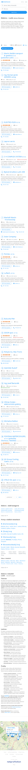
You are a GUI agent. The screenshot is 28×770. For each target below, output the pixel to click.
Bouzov (2, 562)
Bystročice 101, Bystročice (13, 424)
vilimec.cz (17, 414)
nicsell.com (17, 361)
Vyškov (8, 528)
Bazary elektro (18, 512)
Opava (3, 549)
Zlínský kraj (7, 531)
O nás (6, 754)
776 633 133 (18, 327)
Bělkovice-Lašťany (5, 560)
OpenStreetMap (23, 721)
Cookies (14, 756)
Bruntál (3, 547)
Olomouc (8, 539)
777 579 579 (5, 416)
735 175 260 (5, 475)
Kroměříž (3, 534)
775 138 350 (5, 136)
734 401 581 (21, 232)
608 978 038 (5, 363)
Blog (14, 764)
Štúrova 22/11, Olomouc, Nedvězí (9, 444)
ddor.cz (17, 345)
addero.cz (17, 87)
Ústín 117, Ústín (11, 371)
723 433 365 (5, 397)
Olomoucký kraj (9, 537)
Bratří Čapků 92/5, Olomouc (13, 406)
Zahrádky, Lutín (23, 60)
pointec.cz (17, 266)
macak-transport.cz (19, 68)
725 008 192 (5, 454)
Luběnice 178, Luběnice (12, 239)
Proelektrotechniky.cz (16, 707)
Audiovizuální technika (6, 510)
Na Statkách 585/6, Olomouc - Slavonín (15, 464)
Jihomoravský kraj (10, 524)
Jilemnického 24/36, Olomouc (14, 482)
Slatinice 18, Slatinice (6, 323)
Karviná (17, 547)
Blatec (17, 560)
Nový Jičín (22, 547)
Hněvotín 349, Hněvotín (7, 356)
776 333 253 (5, 89)
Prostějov (14, 539)
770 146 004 (18, 167)
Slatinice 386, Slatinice (6, 258)
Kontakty (12, 754)
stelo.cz (17, 490)
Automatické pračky (19, 510)
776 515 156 (5, 184)
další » (20, 497)
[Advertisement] (14, 37)
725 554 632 (18, 151)
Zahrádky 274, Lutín (12, 79)
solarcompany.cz (19, 247)
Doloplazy (20, 563)
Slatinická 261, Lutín (12, 144)
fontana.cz (17, 452)
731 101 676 (5, 268)
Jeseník (3, 539)
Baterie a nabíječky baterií (7, 512)
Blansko (3, 526)
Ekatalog (7, 2)
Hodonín (3, 528)
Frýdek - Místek (10, 547)
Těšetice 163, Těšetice (12, 386)
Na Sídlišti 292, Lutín (12, 222)
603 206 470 (18, 431)
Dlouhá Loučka (9, 563)
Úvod (5, 752)
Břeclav (24, 526)
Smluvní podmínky (12, 752)
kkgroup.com (18, 472)
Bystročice (13, 562)
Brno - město (9, 526)
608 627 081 (18, 378)
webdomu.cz (18, 182)
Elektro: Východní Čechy (3, 553)
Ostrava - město (9, 549)
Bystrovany (19, 562)
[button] (11, 735)
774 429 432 (5, 249)
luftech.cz (17, 283)
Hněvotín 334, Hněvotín (7, 337)
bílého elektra (8, 712)
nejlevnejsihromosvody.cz (9, 232)
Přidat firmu (21, 752)
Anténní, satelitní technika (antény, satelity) (11, 509)
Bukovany (7, 562)
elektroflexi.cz (18, 134)
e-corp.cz (17, 395)
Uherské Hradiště (12, 534)
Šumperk (3, 541)
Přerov (20, 539)
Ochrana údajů (19, 754)
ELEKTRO (7, 696)
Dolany (16, 563)
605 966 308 (5, 347)
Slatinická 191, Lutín (12, 159)
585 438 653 (5, 492)
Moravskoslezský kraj (11, 545)
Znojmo (13, 528)
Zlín (22, 534)
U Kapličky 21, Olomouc (7, 127)
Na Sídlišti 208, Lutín (12, 174)
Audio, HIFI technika (19, 509)
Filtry (26, 45)
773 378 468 (5, 70)
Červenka (3, 563)
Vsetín (19, 534)
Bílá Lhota (12, 560)
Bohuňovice (22, 560)
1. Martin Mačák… (11, 727)
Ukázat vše (3, 515)
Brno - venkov (18, 526)
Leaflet (17, 721)
